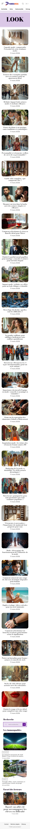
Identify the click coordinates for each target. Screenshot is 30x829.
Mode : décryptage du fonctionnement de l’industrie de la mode (15, 552)
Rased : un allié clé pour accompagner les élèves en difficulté (15, 809)
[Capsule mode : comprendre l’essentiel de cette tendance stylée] (15, 37)
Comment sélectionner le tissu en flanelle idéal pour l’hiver (15, 232)
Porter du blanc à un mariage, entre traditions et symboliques (15, 128)
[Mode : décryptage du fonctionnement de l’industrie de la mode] (15, 540)
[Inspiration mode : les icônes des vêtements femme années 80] (15, 433)
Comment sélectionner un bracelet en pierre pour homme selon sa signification (15, 632)
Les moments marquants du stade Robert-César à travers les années (12, 755)
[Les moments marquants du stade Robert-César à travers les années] (15, 741)
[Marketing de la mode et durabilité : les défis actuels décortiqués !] (15, 458)
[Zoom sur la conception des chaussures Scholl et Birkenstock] (15, 407)
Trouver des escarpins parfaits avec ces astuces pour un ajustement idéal (15, 76)
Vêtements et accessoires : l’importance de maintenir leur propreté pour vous (15, 525)
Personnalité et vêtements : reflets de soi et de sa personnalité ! (15, 154)
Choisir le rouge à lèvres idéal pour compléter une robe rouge (15, 710)
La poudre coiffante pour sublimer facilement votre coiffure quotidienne (15, 337)
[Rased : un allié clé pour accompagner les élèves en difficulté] (15, 798)
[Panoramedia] (12, 3)
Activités (5, 752)
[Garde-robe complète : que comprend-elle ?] (15, 168)
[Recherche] (23, 3)
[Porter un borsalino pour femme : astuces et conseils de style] (15, 648)
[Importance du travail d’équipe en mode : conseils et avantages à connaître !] (15, 380)
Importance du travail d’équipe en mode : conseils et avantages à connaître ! (15, 392)
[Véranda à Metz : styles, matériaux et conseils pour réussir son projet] (15, 768)
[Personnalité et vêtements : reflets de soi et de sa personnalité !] (15, 143)
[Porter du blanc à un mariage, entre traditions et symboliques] (15, 117)
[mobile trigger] (3, 3)
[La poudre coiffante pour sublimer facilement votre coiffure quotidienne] (15, 325)
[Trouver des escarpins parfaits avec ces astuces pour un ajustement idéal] (15, 64)
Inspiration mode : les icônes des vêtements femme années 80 (15, 444)
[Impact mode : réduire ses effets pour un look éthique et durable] (15, 274)
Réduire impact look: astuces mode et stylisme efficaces (15, 103)
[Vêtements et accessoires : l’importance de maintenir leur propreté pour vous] (15, 513)
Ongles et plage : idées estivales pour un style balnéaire (15, 606)
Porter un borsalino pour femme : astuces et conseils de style (15, 659)
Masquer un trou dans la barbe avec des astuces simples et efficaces (15, 206)
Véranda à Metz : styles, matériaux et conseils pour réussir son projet (13, 782)
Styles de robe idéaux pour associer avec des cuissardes (15, 684)
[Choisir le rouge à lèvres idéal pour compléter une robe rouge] (15, 699)
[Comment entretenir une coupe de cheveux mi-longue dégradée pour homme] (15, 568)
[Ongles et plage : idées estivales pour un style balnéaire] (15, 595)
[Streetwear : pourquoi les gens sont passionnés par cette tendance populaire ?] (15, 486)
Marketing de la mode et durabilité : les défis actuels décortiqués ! (15, 470)
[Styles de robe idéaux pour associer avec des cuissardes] (15, 673)
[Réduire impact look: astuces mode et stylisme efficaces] (15, 92)
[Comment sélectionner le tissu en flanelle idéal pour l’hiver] (15, 221)
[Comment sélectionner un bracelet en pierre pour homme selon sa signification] (15, 621)
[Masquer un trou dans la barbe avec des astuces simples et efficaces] (15, 194)
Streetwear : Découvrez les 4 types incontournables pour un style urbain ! (15, 364)
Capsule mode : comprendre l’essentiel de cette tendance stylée (15, 49)
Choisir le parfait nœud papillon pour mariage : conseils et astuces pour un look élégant (15, 259)
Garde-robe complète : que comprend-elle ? (15, 179)
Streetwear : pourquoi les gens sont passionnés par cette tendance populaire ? (15, 498)
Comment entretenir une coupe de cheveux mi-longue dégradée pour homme (15, 580)
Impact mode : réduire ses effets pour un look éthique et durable (15, 285)
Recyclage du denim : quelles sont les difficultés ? (15, 311)
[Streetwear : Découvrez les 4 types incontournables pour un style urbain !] (15, 353)
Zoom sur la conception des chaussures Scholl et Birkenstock (15, 418)
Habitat (5, 779)
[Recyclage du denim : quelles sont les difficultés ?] (15, 300)
